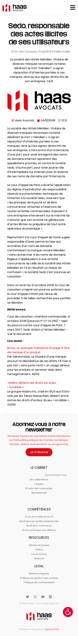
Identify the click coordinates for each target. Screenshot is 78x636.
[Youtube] (42, 596)
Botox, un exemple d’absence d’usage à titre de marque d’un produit (38, 350)
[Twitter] (27, 596)
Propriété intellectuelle (54, 51)
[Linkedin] (50, 596)
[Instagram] (35, 596)
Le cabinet (39, 467)
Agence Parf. (52, 629)
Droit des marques (24, 51)
